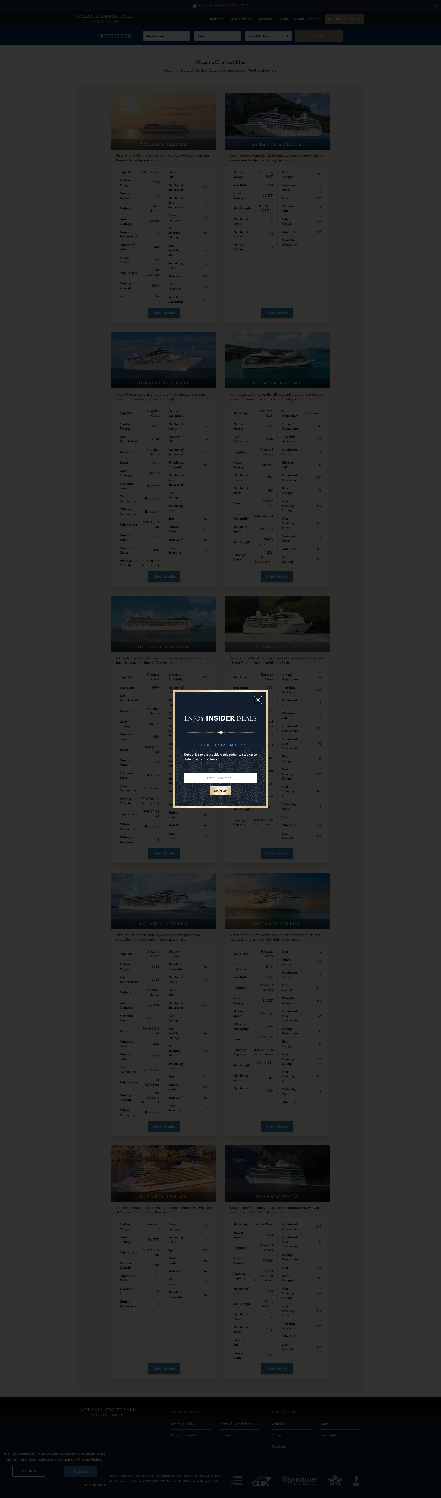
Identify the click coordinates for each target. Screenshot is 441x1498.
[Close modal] (258, 700)
